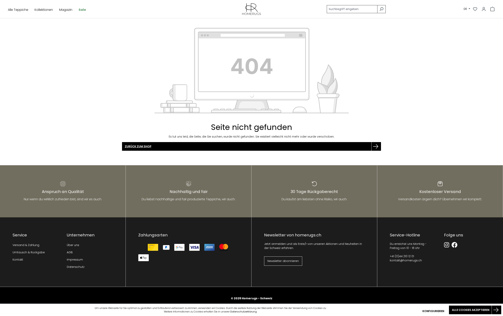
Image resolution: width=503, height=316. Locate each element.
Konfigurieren (433, 311)
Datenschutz (75, 267)
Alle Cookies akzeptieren (470, 310)
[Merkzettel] (475, 9)
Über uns (73, 245)
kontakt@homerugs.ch (406, 260)
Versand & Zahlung (26, 245)
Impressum (75, 260)
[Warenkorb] (492, 9)
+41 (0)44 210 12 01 (402, 256)
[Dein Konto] (483, 9)
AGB (70, 252)
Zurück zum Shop (138, 146)
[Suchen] (381, 9)
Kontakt (18, 260)
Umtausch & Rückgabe (29, 252)
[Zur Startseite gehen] (252, 9)
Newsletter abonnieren (283, 261)
